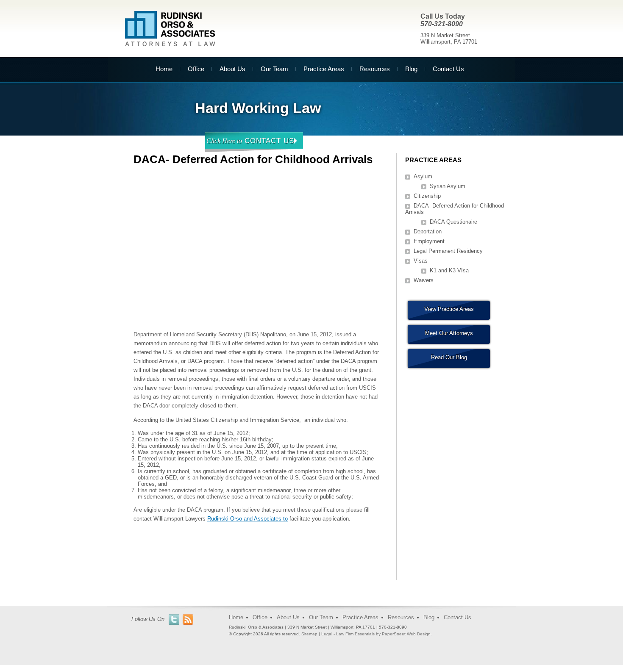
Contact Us (448, 68)
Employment (429, 241)
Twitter (174, 619)
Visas (421, 261)
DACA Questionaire (453, 222)
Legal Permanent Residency (448, 251)
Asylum (423, 176)
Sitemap (309, 634)
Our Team (274, 68)
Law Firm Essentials (355, 634)
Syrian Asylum (447, 186)
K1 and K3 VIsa (449, 270)
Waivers (424, 280)
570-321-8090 (441, 24)
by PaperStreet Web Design (403, 634)
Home (164, 68)
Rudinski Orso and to (247, 518)
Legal (326, 634)
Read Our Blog (449, 357)
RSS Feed (188, 619)
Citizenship (427, 196)
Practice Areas (323, 68)
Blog (411, 68)
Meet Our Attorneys (449, 333)
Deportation (428, 231)
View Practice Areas (449, 309)
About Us (232, 68)
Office (196, 68)
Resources (374, 68)
